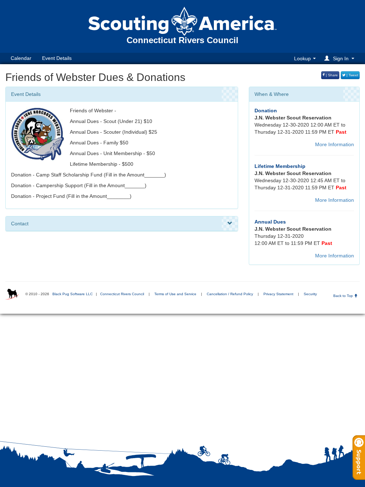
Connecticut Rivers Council (122, 294)
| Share (331, 75)
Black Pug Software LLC (72, 294)
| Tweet (351, 75)
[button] (340, 58)
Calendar (21, 58)
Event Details (57, 58)
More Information (334, 144)
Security (310, 294)
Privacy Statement (278, 294)
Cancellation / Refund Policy (230, 294)
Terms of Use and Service (175, 294)
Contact (20, 223)
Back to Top (343, 296)
